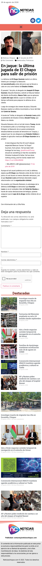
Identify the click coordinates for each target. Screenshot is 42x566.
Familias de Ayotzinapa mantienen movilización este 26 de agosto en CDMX (29, 348)
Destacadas (21, 60)
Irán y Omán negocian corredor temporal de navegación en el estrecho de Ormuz (29, 333)
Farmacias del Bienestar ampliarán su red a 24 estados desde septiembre (30, 316)
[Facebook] (32, 20)
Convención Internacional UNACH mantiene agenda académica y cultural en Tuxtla (29, 364)
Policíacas (30, 60)
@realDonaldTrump (27, 150)
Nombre (5, 251)
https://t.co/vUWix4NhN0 (14, 160)
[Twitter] (38, 20)
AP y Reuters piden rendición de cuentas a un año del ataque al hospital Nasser (29, 379)
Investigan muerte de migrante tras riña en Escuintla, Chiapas (27, 300)
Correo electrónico (9, 260)
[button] (21, 26)
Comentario (6, 226)
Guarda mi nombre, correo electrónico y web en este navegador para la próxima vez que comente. (20, 270)
